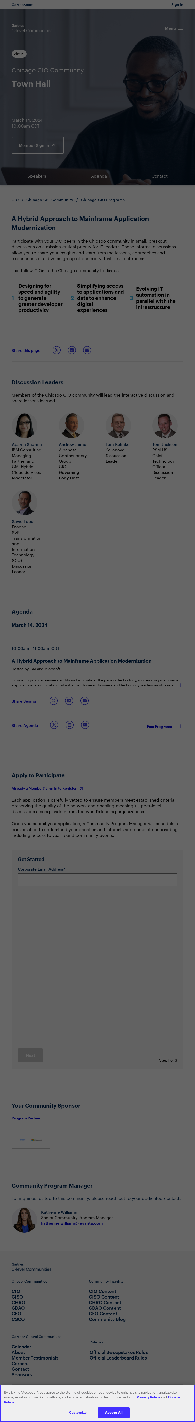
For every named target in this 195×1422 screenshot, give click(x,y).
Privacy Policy (148, 1397)
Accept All (114, 1412)
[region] (97, 1403)
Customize (78, 1412)
